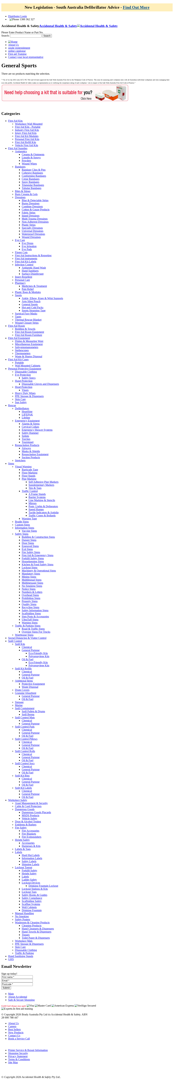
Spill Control (15, 641)
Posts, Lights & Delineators (43, 506)
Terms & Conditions (19, 1059)
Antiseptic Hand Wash (34, 267)
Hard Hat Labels (31, 855)
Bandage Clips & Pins (34, 169)
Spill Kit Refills (23, 668)
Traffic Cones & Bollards (42, 515)
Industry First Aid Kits (27, 130)
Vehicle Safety (29, 818)
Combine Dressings (32, 206)
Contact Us (14, 1035)
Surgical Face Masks (26, 313)
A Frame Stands (37, 494)
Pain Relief (28, 289)
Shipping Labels (30, 864)
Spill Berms (28, 714)
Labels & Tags (23, 849)
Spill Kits (20, 644)
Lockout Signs (29, 567)
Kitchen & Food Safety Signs (37, 564)
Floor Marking (29, 472)
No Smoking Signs (32, 585)
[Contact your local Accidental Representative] (65, 101)
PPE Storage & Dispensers (29, 396)
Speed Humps (36, 509)
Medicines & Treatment (34, 286)
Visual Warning (23, 466)
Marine (19, 705)
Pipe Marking (29, 478)
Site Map (13, 1062)
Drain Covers (22, 689)
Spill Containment (24, 708)
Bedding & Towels (25, 328)
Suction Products (31, 457)
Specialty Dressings (32, 227)
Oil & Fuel (27, 659)
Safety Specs (29, 377)
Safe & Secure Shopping (21, 999)
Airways (26, 448)
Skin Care (20, 399)
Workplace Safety (17, 800)
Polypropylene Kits (39, 656)
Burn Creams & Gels (26, 194)
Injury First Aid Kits (26, 133)
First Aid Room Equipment (29, 331)
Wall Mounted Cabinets (27, 365)
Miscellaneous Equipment (29, 344)
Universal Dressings (32, 230)
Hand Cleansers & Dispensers (38, 928)
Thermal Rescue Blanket (28, 319)
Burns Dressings (30, 203)
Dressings (20, 197)
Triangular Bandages (33, 185)
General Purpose (31, 650)
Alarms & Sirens (31, 423)
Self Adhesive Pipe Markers (43, 481)
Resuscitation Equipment (35, 454)
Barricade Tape (30, 469)
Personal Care (22, 279)
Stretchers (20, 460)
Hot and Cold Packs (32, 307)
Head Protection (23, 387)
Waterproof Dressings (33, 234)
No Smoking (22, 916)
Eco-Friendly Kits (38, 653)
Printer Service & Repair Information (28, 1050)
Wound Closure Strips (27, 322)
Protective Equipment (33, 683)
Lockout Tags (29, 891)
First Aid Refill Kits (25, 142)
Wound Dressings (31, 237)
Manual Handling (24, 913)
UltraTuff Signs (30, 619)
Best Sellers (14, 1029)
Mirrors (33, 503)
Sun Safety (21, 402)
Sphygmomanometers (26, 347)
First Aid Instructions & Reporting (33, 255)
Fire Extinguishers (31, 836)
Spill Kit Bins (22, 775)
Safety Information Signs (35, 610)
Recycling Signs (30, 607)
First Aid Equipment (19, 338)
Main (11, 993)
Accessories (28, 842)
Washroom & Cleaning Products (32, 922)
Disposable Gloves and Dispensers (40, 383)
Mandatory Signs (31, 573)
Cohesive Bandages (32, 172)
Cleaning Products (31, 925)
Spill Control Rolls (25, 751)
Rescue (12, 405)
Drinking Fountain (32, 910)
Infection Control (24, 264)
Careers (12, 1026)
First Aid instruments (26, 258)
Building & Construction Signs (38, 536)
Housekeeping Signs (33, 561)
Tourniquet (27, 442)
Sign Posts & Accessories (35, 616)
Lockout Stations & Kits (35, 888)
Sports (18, 295)
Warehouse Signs (24, 634)
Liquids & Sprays (31, 157)
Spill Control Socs (24, 763)
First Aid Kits (15, 120)
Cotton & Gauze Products (35, 209)
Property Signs (30, 601)
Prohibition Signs (31, 598)
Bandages (20, 166)
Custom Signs (22, 524)
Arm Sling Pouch (31, 301)
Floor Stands (28, 475)
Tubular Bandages (31, 188)
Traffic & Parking (24, 953)
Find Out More (136, 7)
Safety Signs (21, 533)
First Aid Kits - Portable (27, 126)
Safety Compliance (32, 898)
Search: (5, 35)
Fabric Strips (28, 212)
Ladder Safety (29, 879)
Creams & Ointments (33, 154)
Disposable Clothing (26, 371)
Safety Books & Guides (34, 895)
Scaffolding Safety (32, 901)
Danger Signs (29, 540)
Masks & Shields (31, 451)
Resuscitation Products (27, 445)
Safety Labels (29, 861)
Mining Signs (29, 576)
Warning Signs (30, 622)
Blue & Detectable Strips (35, 200)
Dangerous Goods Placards (36, 812)
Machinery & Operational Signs (39, 570)
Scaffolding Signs (31, 613)
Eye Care (20, 240)
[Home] (13, 41)
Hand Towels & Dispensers (36, 931)
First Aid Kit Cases (18, 359)
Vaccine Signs (29, 530)
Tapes (18, 316)
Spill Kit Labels (23, 787)
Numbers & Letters (32, 592)
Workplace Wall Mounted (28, 123)
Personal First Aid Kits (27, 139)
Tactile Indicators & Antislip (44, 512)
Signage (19, 702)
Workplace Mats (23, 940)
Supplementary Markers (41, 484)
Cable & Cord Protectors (28, 806)
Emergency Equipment (27, 420)
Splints (25, 436)
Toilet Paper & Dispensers (36, 937)
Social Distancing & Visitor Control (27, 637)
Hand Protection (23, 380)
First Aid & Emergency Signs (37, 555)
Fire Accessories (30, 830)
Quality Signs (29, 604)
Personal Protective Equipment (24, 368)
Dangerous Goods (24, 809)
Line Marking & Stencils (42, 500)
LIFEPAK (27, 414)
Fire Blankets (29, 833)
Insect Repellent (23, 276)
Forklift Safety (29, 870)
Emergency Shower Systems (37, 429)
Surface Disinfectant (33, 273)
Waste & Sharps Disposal (28, 356)
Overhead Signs (30, 595)
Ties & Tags (35, 488)
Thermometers (22, 353)
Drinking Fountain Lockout (43, 885)
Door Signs (28, 543)
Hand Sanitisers (30, 270)
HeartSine (27, 411)
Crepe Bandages (30, 178)
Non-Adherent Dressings (35, 221)
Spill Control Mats (25, 717)
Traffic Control (30, 491)
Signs (11, 463)
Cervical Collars (30, 426)
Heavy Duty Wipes (25, 393)
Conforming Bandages (34, 175)
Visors (25, 390)
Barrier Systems (37, 497)
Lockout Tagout (23, 867)
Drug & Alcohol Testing (28, 821)
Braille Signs (22, 521)
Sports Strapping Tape (34, 310)
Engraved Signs (30, 546)
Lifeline (26, 417)
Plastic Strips (29, 224)
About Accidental (17, 996)
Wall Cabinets (29, 907)
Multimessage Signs (32, 582)
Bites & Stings (22, 191)
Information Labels (32, 858)
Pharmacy (20, 283)
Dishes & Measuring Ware (29, 341)
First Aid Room (16, 325)
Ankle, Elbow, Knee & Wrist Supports (42, 298)
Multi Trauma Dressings (35, 218)
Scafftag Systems (31, 904)
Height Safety (22, 839)
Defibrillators (22, 408)
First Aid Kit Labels (25, 261)
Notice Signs (29, 589)
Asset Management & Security (31, 803)
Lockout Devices (31, 882)
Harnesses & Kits (31, 846)
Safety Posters (22, 919)
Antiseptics (21, 151)
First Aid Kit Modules (26, 136)
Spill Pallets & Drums (33, 711)
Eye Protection (23, 374)
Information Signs (24, 527)
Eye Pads (27, 249)
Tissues (26, 934)
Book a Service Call (19, 1038)
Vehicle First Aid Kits (26, 145)
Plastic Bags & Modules (28, 292)
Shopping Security (18, 1053)
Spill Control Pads (24, 726)
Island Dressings (30, 215)
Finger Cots (21, 252)
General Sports (30, 304)
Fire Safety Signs (31, 552)
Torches (26, 439)
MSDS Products (30, 815)
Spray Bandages (30, 182)
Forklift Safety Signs (33, 558)
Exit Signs (27, 549)
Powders (26, 160)
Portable (19, 362)
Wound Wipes (29, 163)
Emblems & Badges (25, 824)
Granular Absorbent (25, 693)
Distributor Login (17, 16)
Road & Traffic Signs (33, 628)
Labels (18, 852)
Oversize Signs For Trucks (36, 631)
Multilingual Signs (31, 579)
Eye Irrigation (29, 246)
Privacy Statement (18, 1056)
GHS (11, 959)
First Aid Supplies (17, 148)
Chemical (27, 647)
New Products (15, 1032)
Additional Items (24, 680)
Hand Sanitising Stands (20, 956)
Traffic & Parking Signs (27, 625)
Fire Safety (21, 827)
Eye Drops (27, 243)
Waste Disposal (30, 686)
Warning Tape (29, 518)
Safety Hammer (30, 432)
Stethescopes (22, 350)
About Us (13, 1023)
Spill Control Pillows (26, 738)
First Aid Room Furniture (28, 335)
